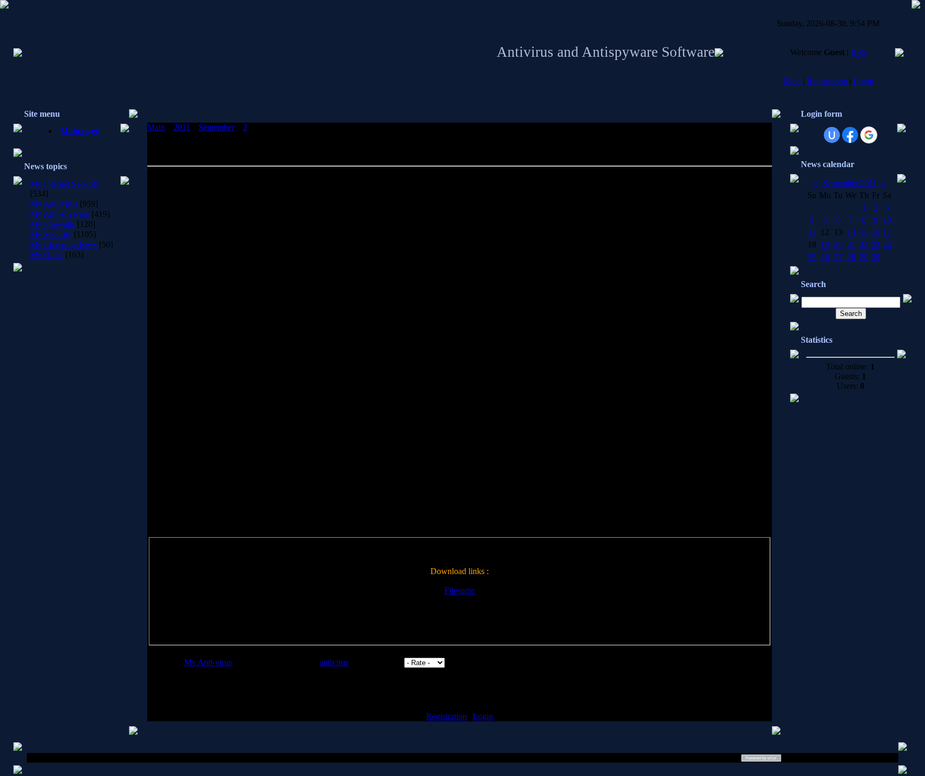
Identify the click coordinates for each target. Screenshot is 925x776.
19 (825, 244)
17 (887, 232)
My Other (46, 254)
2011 (181, 127)
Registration (827, 81)
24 (887, 244)
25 (812, 256)
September (216, 127)
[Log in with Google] (868, 135)
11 (812, 232)
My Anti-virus (54, 203)
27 (838, 256)
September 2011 (849, 182)
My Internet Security (65, 184)
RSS (858, 52)
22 (864, 244)
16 (875, 232)
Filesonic (459, 590)
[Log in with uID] (832, 135)
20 (838, 244)
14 (851, 232)
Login (863, 81)
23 (875, 244)
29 (864, 256)
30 (875, 256)
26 (825, 256)
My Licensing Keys (63, 244)
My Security (51, 234)
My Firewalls (52, 224)
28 (851, 256)
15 (864, 232)
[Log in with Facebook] (850, 135)
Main (792, 81)
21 (851, 244)
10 (887, 219)
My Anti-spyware (59, 214)
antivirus (334, 662)
